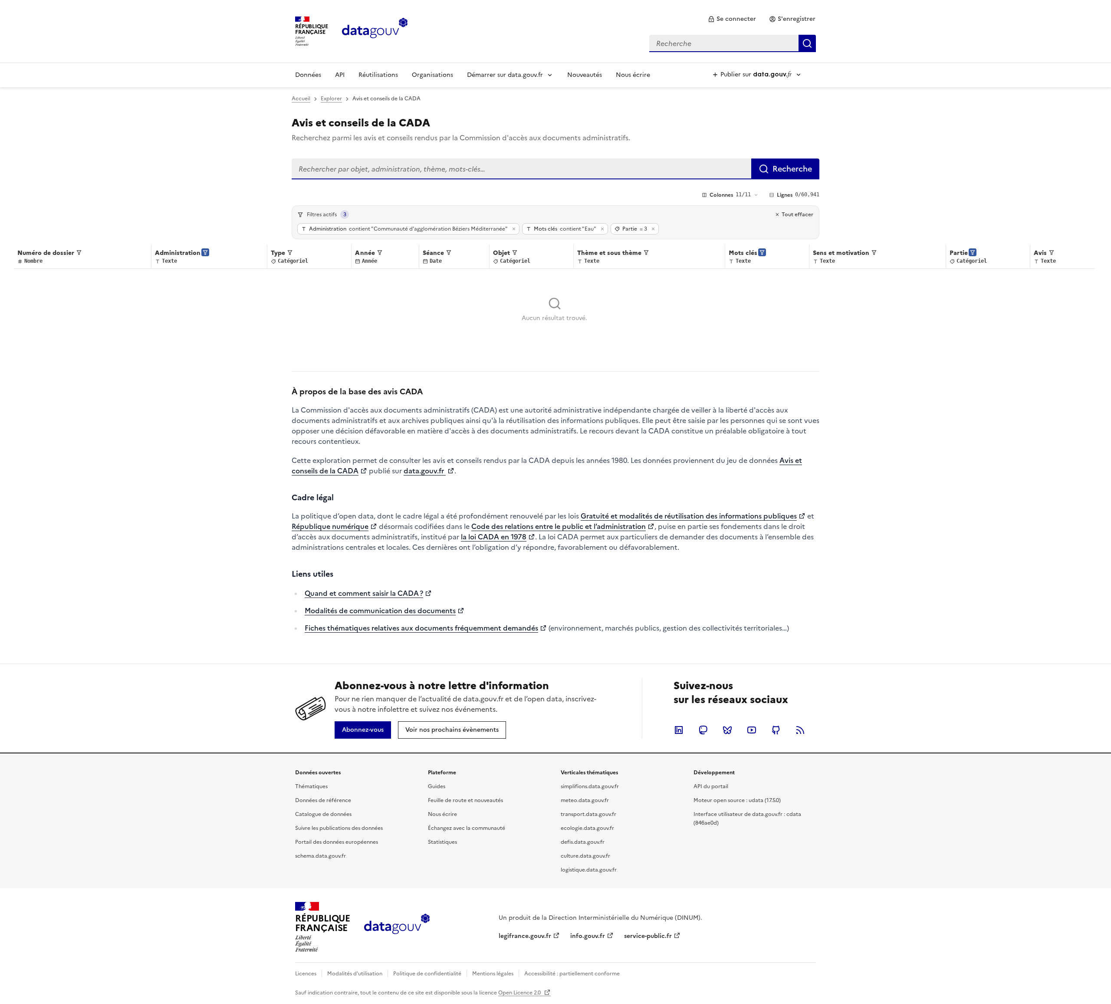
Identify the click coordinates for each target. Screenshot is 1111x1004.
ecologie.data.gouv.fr (587, 828)
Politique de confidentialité (427, 974)
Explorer (331, 98)
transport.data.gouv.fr (588, 814)
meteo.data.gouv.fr (585, 800)
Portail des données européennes (336, 842)
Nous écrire (633, 74)
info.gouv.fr (587, 936)
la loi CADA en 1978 (493, 537)
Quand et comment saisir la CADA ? (364, 593)
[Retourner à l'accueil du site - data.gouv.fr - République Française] (397, 927)
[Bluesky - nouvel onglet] (727, 730)
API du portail (711, 786)
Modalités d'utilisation (354, 974)
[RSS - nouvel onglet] (800, 730)
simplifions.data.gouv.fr (590, 786)
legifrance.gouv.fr (525, 936)
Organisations (432, 74)
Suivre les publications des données (339, 828)
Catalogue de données (323, 814)
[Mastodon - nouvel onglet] (703, 730)
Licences (305, 974)
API (340, 74)
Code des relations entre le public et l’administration (558, 526)
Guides (436, 786)
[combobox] (732, 43)
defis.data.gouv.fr (583, 842)
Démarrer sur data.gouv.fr (505, 74)
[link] (731, 19)
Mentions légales (492, 974)
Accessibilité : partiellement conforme (572, 974)
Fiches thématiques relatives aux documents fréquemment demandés (421, 628)
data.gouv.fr (425, 471)
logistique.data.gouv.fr (589, 870)
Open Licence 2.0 (520, 993)
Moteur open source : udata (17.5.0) (737, 800)
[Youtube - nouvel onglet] (751, 730)
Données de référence (323, 800)
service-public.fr (648, 936)
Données (308, 74)
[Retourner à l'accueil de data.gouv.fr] (375, 30)
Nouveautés (584, 74)
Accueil (301, 98)
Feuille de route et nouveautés (465, 800)
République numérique (330, 526)
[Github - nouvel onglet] (776, 730)
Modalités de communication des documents (380, 610)
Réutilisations (378, 74)
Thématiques (311, 786)
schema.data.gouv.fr (320, 856)
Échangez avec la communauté (466, 828)
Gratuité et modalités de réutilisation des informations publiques (689, 516)
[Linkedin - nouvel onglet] (678, 730)
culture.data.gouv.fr (585, 856)
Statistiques (442, 842)
